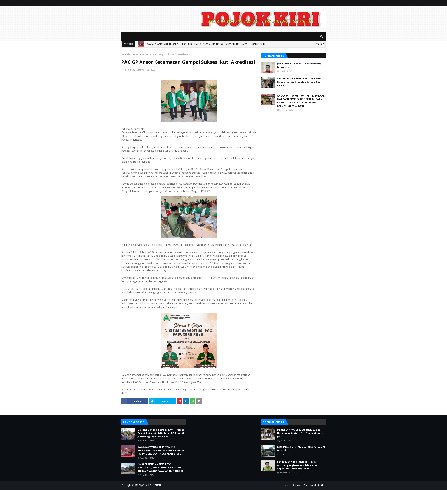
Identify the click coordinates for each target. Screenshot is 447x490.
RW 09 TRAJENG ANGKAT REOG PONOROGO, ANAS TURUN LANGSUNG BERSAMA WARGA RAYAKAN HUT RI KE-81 (160, 468)
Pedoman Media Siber (315, 485)
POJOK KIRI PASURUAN (150, 485)
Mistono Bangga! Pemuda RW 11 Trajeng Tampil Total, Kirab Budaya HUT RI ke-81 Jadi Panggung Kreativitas (161, 433)
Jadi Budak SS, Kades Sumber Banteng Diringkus (299, 65)
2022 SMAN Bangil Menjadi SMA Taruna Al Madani (301, 448)
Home (286, 485)
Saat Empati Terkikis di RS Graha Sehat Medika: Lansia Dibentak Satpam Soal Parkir (300, 82)
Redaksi (127, 69)
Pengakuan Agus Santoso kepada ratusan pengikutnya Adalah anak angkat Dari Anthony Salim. (297, 465)
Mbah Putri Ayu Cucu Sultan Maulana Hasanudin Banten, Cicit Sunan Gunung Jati (300, 433)
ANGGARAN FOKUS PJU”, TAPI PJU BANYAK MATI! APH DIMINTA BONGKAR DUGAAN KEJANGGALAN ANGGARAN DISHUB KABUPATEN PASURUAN (300, 101)
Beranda (125, 54)
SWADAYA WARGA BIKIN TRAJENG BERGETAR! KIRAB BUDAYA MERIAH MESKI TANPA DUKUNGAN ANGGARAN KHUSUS (206, 43)
